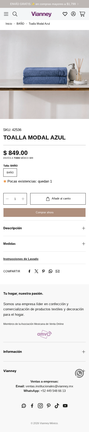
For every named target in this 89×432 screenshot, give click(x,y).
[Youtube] (65, 405)
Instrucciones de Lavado (20, 258)
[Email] (57, 271)
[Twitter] (36, 271)
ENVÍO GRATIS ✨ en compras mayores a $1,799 (43, 3)
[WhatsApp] (50, 271)
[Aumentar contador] (23, 199)
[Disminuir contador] (7, 199)
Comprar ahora (44, 212)
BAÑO (20, 23)
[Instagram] (40, 405)
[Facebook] (29, 271)
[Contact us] (79, 373)
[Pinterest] (43, 271)
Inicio (9, 23)
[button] (6, 14)
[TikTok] (56, 405)
